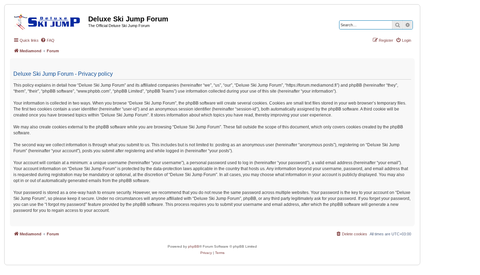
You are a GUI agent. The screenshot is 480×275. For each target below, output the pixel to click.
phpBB (193, 246)
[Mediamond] (49, 21)
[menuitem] (47, 40)
